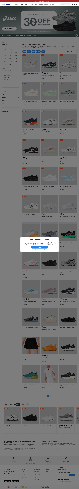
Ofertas (52, 4)
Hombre (27, 4)
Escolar (16, 4)
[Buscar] (62, 4)
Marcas (41, 4)
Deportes (46, 4)
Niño (36, 4)
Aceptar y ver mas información (39, 249)
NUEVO (22, 4)
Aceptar (39, 247)
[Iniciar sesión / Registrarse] (72, 4)
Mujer (32, 4)
